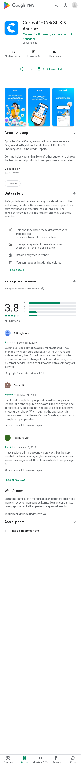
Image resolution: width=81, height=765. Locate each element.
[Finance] (13, 183)
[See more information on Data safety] (74, 193)
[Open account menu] (74, 5)
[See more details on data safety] (17, 269)
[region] (40, 54)
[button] (39, 56)
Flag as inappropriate (22, 530)
